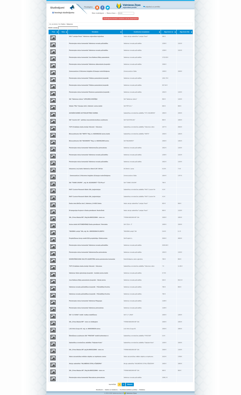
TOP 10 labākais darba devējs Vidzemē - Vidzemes (85, 127)
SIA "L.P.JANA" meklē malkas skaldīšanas (83, 314)
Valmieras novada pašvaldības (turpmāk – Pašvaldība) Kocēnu (89, 287)
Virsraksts (95, 32)
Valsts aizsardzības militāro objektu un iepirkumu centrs (87, 356)
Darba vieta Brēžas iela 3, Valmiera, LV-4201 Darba (85, 203)
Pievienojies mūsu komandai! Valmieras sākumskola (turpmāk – (90, 64)
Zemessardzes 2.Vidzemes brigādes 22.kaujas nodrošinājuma (89, 71)
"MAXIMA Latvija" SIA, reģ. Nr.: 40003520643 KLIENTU (86, 231)
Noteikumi (99, 389)
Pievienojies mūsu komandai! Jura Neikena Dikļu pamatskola (89, 57)
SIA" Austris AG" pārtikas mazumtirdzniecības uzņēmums (88, 120)
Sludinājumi (57, 7)
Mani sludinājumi (98, 13)
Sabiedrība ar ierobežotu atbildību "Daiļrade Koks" (85, 342)
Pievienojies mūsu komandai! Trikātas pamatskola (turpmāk (88, 78)
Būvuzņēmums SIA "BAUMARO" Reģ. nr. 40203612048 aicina (89, 141)
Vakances (70, 24)
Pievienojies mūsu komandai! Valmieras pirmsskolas (86, 308)
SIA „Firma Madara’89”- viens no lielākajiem (83, 322)
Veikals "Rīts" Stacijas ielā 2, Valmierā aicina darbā (85, 106)
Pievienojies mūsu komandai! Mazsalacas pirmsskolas (87, 377)
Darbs (63, 24)
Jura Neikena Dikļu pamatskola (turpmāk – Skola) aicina (87, 280)
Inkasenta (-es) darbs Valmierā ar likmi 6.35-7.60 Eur (86, 168)
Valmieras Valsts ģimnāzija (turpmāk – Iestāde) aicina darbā (88, 273)
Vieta (63, 32)
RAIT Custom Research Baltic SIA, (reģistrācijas (85, 189)
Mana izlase (111, 13)
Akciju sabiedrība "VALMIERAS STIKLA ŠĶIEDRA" (85, 363)
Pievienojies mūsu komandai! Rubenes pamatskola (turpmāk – (89, 92)
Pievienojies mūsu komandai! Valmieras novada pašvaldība (88, 43)
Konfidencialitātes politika (128, 389)
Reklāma (142, 389)
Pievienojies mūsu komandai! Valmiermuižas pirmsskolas (88, 147)
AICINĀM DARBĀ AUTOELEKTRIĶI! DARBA (83, 113)
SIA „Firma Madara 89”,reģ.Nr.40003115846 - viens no (86, 349)
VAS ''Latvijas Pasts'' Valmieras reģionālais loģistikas (86, 36)
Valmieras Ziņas (131, 393)
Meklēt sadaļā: (53, 27)
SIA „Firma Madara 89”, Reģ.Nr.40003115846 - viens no (87, 370)
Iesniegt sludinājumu (64, 13)
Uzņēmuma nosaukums (141, 32)
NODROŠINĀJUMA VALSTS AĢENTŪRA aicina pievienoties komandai (92, 259)
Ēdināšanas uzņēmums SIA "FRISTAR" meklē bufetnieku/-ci (88, 335)
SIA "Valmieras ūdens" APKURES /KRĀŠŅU (83, 99)
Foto (53, 32)
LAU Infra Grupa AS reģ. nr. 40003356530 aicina (84, 328)
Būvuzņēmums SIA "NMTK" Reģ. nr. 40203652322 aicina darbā (89, 134)
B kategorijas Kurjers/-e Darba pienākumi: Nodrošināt (86, 210)
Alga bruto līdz (185, 32)
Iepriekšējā (112, 384)
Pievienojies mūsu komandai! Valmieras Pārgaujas (85, 301)
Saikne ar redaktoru (111, 389)
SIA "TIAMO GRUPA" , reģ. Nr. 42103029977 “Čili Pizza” (87, 182)
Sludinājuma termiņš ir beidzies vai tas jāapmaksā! (120, 18)
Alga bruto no (168, 32)
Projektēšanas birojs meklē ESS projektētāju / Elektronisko (88, 238)
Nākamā (129, 384)
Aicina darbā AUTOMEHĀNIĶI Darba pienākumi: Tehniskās (88, 224)
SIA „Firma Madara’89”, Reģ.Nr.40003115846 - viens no (87, 217)
